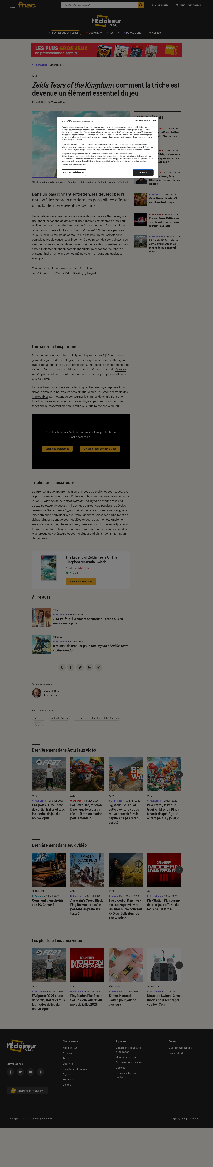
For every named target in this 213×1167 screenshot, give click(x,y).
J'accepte (143, 173)
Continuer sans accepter (145, 120)
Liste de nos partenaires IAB (74, 164)
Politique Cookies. (142, 149)
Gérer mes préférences (73, 173)
